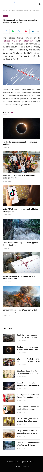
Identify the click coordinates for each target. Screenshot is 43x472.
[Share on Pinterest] (26, 31)
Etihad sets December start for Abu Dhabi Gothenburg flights (27, 373)
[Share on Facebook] (6, 31)
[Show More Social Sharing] (38, 31)
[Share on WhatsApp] (12, 31)
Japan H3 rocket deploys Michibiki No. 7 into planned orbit (28, 385)
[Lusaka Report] (21, 4)
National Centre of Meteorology (18, 41)
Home (5, 10)
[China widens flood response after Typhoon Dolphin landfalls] (21, 229)
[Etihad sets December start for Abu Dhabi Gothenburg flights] (9, 374)
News (5, 16)
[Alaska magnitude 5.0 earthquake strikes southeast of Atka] (21, 262)
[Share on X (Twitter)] (19, 31)
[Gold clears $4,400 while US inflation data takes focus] (9, 421)
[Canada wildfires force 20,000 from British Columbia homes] (21, 296)
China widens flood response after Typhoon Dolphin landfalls (28, 445)
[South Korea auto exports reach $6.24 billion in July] (9, 338)
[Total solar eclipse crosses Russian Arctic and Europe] (21, 128)
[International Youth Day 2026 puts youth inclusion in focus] (21, 162)
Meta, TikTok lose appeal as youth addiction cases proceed (28, 409)
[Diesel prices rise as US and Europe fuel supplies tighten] (9, 398)
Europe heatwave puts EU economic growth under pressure (27, 433)
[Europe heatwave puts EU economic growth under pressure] (9, 433)
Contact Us (26, 466)
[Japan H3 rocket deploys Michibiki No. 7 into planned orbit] (9, 386)
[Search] (39, 4)
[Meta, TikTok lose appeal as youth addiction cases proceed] (21, 195)
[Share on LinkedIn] (32, 31)
